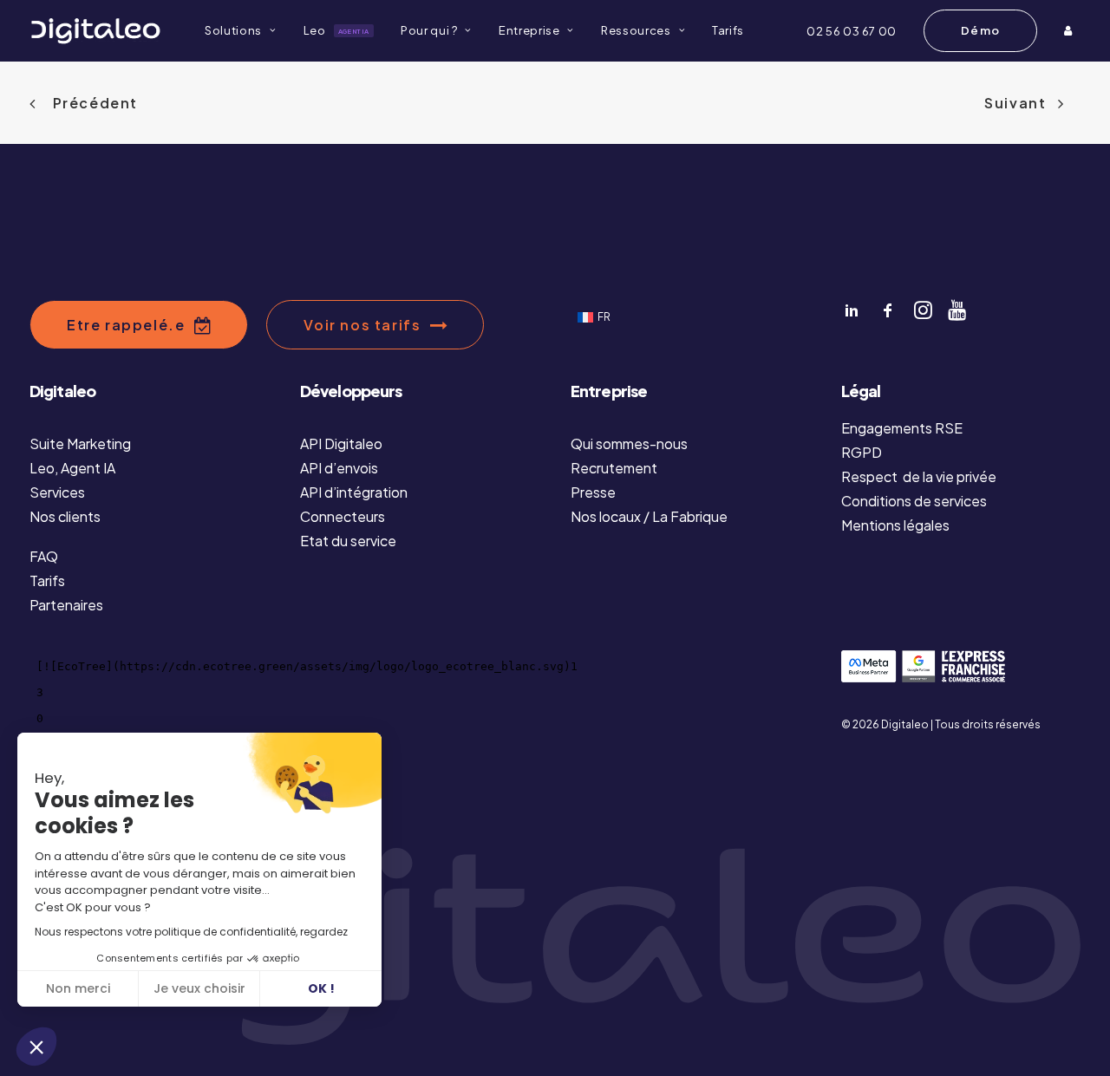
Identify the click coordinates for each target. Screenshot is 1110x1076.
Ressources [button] (636, 30)
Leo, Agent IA (72, 468)
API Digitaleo (341, 443)
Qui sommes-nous (629, 443)
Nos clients (65, 516)
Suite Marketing (80, 443)
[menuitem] (240, 31)
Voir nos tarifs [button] (362, 325)
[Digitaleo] (95, 31)
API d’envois (339, 468)
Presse (593, 492)
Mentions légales (895, 525)
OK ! (321, 988)
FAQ (43, 556)
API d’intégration (354, 492)
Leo (336, 30)
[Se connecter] (1070, 31)
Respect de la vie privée (918, 476)
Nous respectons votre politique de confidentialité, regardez (191, 931)
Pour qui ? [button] (429, 30)
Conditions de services (914, 501)
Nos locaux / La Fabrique (649, 516)
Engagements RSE (902, 428)
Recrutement (614, 468)
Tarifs (728, 30)
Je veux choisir (199, 988)
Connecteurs (342, 516)
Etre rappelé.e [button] (126, 325)
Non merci (78, 988)
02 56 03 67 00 (851, 31)
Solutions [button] (233, 30)
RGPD (861, 452)
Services (57, 492)
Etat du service (348, 540)
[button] (36, 1046)
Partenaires (66, 605)
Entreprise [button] (529, 30)
